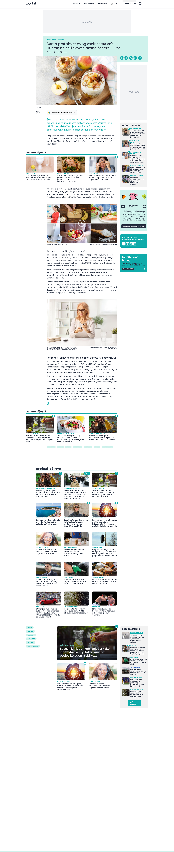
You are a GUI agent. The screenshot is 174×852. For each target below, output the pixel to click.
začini (97, 447)
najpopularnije (131, 629)
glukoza (88, 447)
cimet (68, 447)
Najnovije (102, 4)
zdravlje (51, 447)
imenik (125, 1)
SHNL (115, 4)
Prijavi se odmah (128, 268)
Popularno (89, 4)
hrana (60, 447)
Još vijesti (133, 703)
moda (29, 627)
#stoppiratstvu (128, 4)
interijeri (31, 639)
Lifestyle (76, 4)
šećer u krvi (107, 447)
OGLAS (87, 21)
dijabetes (77, 447)
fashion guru (32, 646)
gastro (30, 642)
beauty (30, 631)
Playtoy (132, 1)
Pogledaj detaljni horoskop (133, 226)
